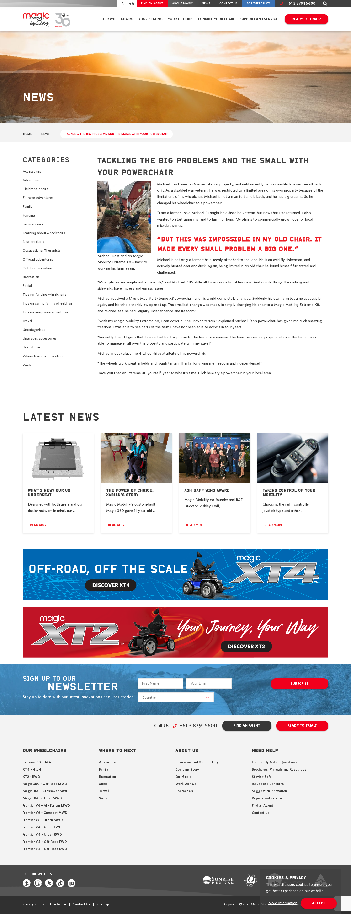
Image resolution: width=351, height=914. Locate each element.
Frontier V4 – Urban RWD (42, 834)
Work (27, 365)
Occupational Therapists (42, 250)
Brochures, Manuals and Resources (279, 769)
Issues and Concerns (268, 784)
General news (33, 224)
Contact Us (228, 3)
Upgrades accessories (40, 338)
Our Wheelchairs (117, 19)
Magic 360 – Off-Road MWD (45, 784)
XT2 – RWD (31, 776)
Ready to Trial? (306, 19)
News (206, 3)
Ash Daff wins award (207, 490)
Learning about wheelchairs (44, 233)
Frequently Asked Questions (274, 762)
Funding (29, 215)
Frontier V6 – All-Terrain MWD (46, 805)
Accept (318, 903)
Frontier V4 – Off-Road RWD (45, 849)
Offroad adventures (38, 259)
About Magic (182, 3)
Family (27, 206)
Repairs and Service (267, 798)
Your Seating (150, 19)
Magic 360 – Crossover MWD (46, 791)
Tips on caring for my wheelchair (47, 303)
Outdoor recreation (37, 268)
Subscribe (300, 683)
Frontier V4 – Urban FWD (42, 827)
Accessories (32, 171)
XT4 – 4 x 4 (32, 769)
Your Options (180, 19)
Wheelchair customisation (43, 356)
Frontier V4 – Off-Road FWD (45, 841)
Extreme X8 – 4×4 (37, 762)
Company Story (187, 769)
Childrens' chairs (35, 189)
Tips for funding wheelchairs (44, 294)
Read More (39, 525)
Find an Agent (152, 3)
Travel (27, 321)
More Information (283, 903)
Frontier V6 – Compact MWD (45, 813)
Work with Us (186, 784)
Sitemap (102, 904)
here (210, 373)
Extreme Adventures (38, 198)
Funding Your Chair (216, 19)
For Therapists (259, 3)
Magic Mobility (47, 19)
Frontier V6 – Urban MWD (43, 820)
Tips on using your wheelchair (46, 312)
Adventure (31, 180)
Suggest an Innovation (269, 791)
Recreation (31, 277)
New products (33, 242)
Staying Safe (261, 776)
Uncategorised (34, 330)
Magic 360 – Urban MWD (42, 798)
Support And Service (258, 19)
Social (27, 286)
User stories (32, 347)
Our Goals (183, 776)
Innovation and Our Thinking (197, 762)
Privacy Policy (33, 904)
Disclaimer (58, 904)
